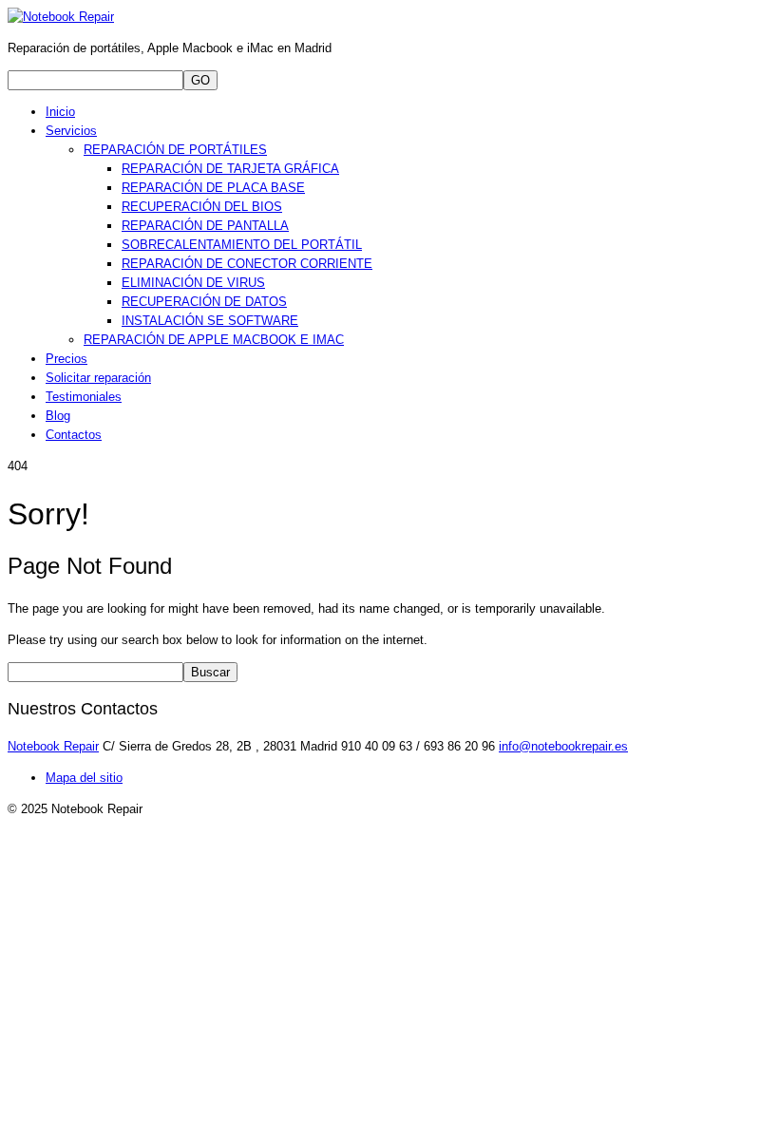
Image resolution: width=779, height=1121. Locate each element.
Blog (58, 415)
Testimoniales (84, 397)
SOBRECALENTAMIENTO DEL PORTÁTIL (242, 245)
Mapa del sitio (84, 777)
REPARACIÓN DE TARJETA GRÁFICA (230, 169)
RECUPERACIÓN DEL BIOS (202, 207)
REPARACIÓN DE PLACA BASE (213, 187)
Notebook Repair (53, 746)
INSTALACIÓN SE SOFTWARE (210, 321)
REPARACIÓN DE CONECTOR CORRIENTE (247, 263)
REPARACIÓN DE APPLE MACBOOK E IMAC (214, 339)
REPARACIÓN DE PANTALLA (205, 225)
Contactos (74, 435)
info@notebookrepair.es (563, 746)
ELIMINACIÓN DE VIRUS (193, 283)
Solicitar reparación (98, 377)
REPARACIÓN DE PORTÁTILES (175, 149)
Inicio (60, 111)
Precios (66, 359)
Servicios (71, 131)
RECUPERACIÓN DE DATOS (204, 301)
